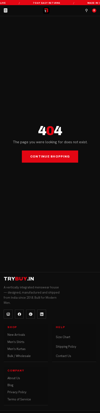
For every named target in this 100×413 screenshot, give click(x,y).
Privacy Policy (17, 392)
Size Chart (63, 337)
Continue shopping (50, 156)
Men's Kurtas (16, 349)
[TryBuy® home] (46, 10)
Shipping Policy (66, 347)
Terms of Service (19, 399)
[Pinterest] (30, 314)
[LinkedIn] (41, 314)
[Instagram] (8, 314)
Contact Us (63, 356)
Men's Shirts (15, 342)
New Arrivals (16, 335)
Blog (10, 385)
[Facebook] (19, 314)
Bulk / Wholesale (19, 356)
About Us (13, 378)
